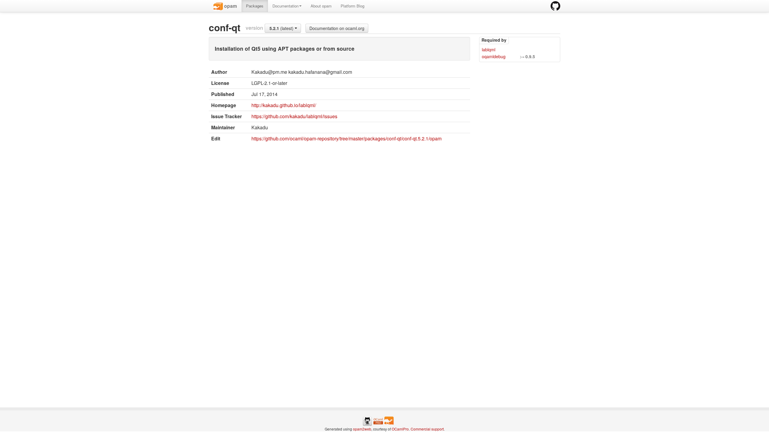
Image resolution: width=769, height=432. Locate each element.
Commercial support (427, 428)
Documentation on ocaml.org (336, 28)
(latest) (282, 28)
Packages (254, 6)
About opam (321, 6)
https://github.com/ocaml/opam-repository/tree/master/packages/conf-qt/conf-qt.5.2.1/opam (346, 138)
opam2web (362, 428)
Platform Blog (352, 6)
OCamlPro (400, 428)
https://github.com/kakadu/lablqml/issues (294, 116)
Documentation (285, 6)
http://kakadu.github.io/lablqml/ (283, 105)
